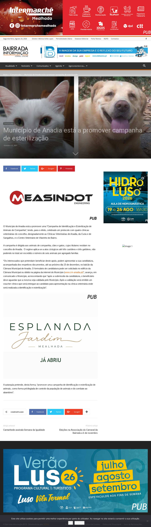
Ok (70, 523)
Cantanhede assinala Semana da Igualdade (24, 430)
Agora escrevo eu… (77, 66)
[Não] (147, 520)
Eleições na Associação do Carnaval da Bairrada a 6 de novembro (78, 431)
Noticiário (25, 66)
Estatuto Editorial (81, 39)
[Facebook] (146, 39)
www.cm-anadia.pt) (74, 272)
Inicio (5, 74)
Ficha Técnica (96, 39)
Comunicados (43, 66)
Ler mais (79, 523)
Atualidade (10, 66)
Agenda (58, 66)
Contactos (115, 39)
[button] (144, 66)
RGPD (106, 39)
